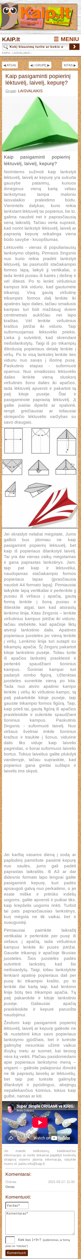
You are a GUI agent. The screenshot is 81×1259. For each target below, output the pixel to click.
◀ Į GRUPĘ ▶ (40, 65)
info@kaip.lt (36, 1164)
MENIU (70, 39)
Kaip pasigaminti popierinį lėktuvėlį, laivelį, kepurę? (33, 58)
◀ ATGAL (10, 65)
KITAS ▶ (70, 65)
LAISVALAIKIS (21, 53)
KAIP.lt (11, 39)
